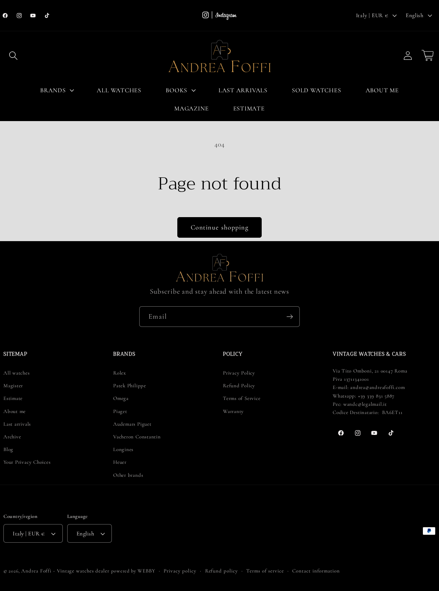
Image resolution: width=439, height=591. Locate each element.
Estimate (13, 398)
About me (14, 411)
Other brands (128, 475)
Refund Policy (239, 385)
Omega (121, 398)
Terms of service (265, 571)
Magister (13, 385)
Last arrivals (17, 424)
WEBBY (146, 571)
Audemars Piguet (132, 424)
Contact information (316, 571)
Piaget (120, 411)
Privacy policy (180, 571)
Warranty (233, 411)
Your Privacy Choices (27, 462)
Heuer (120, 462)
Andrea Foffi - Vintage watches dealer (65, 571)
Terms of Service (241, 398)
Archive (12, 437)
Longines (123, 449)
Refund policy (221, 571)
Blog (8, 449)
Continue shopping (219, 227)
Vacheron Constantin (137, 437)
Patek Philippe (129, 385)
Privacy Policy (239, 373)
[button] (13, 55)
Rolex (119, 373)
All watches (16, 373)
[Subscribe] (289, 316)
